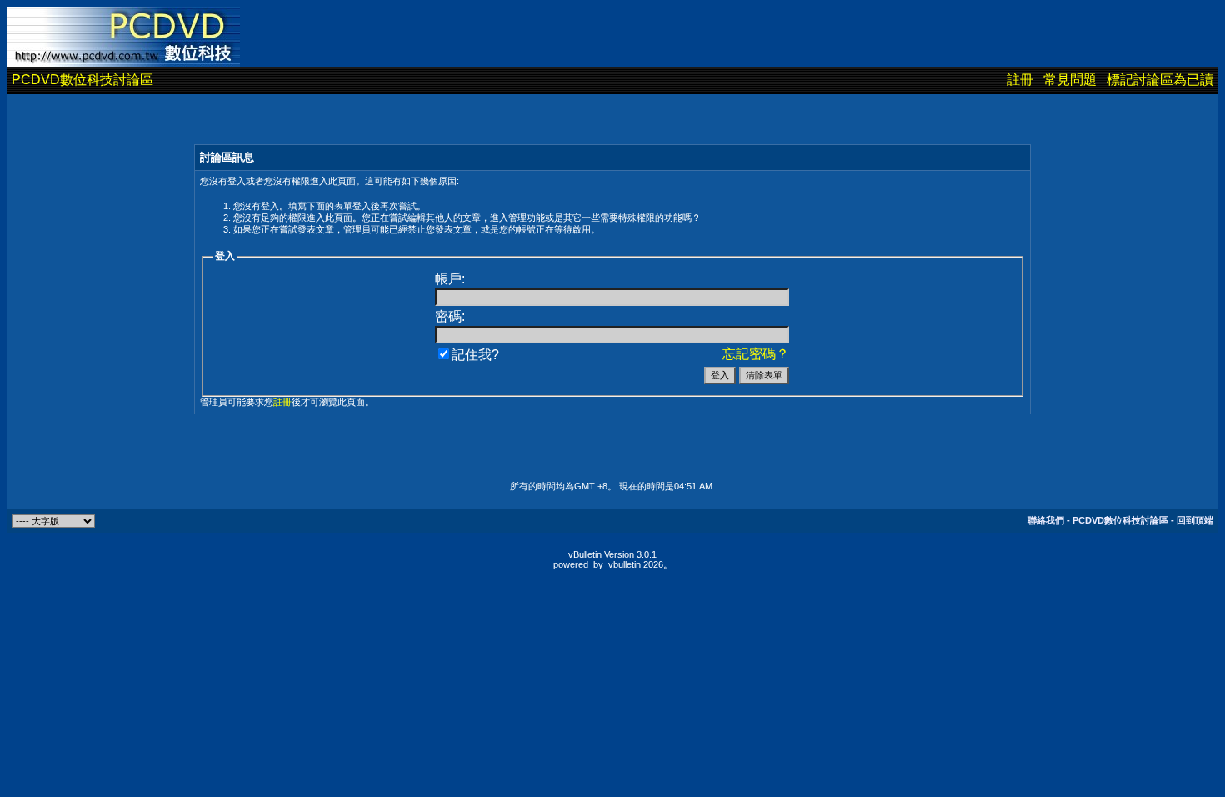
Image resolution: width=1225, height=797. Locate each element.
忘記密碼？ (755, 354)
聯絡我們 (1046, 520)
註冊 (1020, 80)
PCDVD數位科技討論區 (82, 80)
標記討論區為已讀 (1160, 80)
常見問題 (1070, 80)
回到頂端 (1195, 520)
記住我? (475, 355)
